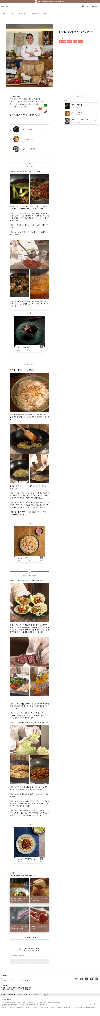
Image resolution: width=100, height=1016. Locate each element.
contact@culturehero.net (48, 995)
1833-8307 (9, 981)
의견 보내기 (29, 961)
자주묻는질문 (27, 995)
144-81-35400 (56, 1002)
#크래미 (69, 41)
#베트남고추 (63, 41)
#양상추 (81, 41)
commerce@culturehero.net (62, 1007)
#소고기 (75, 41)
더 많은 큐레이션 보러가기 (29, 937)
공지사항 (20, 995)
